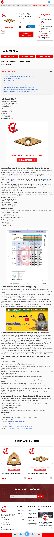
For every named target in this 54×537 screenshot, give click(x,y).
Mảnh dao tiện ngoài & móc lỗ (25, 5)
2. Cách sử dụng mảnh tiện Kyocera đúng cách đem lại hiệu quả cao (18, 76)
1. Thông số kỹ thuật (8, 74)
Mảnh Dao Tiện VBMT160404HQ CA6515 (38, 473)
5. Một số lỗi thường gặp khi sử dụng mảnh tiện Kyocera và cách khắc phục (20, 89)
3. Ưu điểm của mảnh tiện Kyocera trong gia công (14, 85)
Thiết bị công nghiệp (21, 519)
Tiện (17, 5)
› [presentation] (52, 463)
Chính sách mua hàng (32, 525)
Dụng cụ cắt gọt (11, 5)
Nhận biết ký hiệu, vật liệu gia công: (12, 78)
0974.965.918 (6, 527)
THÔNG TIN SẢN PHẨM (27, 56)
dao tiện (13, 179)
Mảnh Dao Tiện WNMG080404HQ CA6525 (12, 473)
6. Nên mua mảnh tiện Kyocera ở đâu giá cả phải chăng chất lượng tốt (19, 91)
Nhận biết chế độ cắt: (9, 80)
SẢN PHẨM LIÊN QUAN (44, 56)
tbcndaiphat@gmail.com (8, 529)
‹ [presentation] (1, 463)
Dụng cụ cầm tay (20, 516)
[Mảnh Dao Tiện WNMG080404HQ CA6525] (14, 459)
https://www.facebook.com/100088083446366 (21, 426)
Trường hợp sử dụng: (9, 83)
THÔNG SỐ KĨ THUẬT (9, 56)
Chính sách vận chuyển (31, 521)
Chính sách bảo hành (32, 517)
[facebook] (45, 520)
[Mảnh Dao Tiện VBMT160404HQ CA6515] (40, 459)
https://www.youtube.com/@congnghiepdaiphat (20, 428)
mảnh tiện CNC (17, 297)
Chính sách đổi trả (31, 510)
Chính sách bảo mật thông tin (32, 514)
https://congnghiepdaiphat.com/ (16, 421)
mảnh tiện (14, 170)
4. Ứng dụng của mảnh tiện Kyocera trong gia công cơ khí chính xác (18, 87)
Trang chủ (4, 5)
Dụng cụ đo (19, 513)
